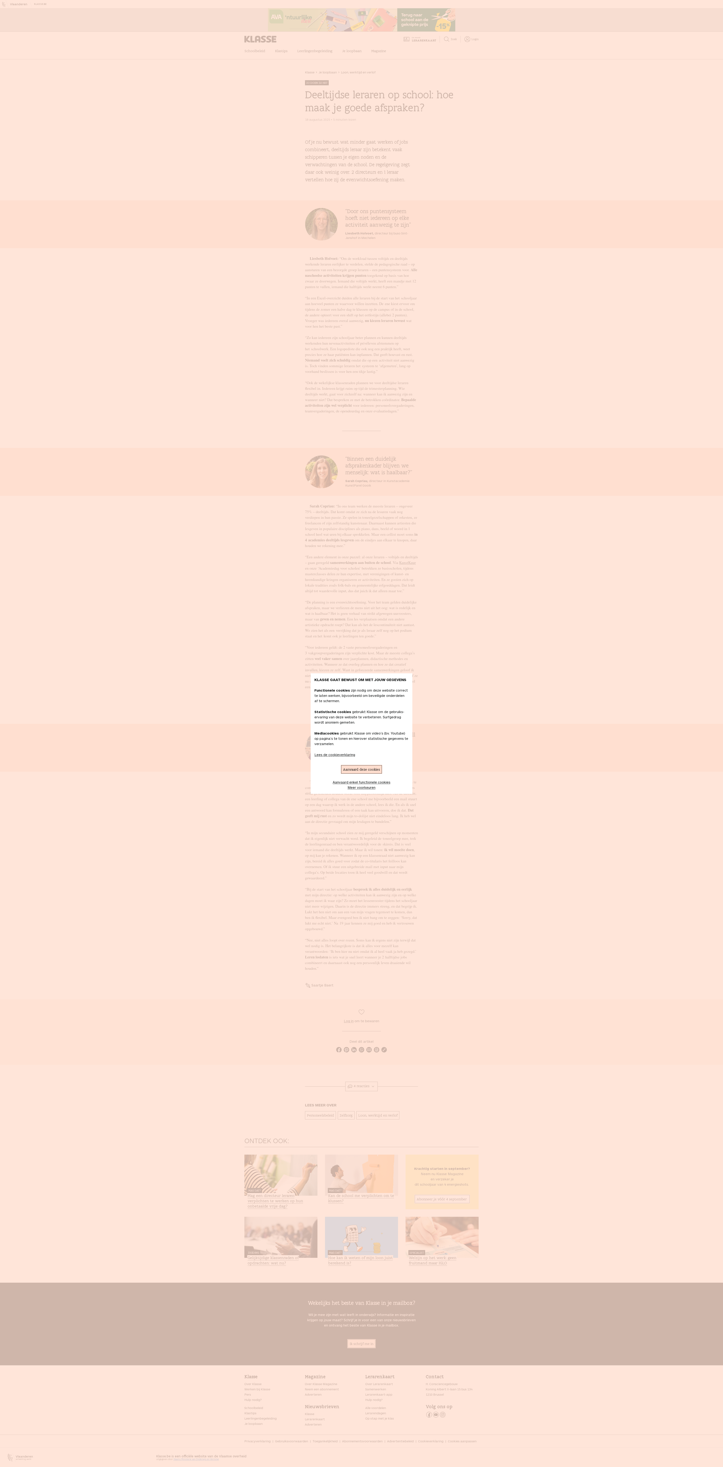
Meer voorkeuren (361, 787)
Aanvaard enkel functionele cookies (361, 782)
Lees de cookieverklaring (334, 755)
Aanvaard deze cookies (361, 769)
